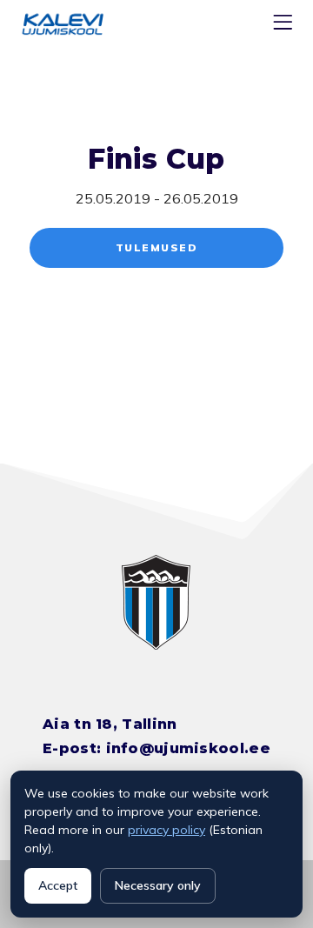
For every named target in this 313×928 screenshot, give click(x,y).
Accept (57, 885)
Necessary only (158, 885)
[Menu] (285, 25)
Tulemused (157, 247)
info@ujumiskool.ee (188, 748)
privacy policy (166, 830)
